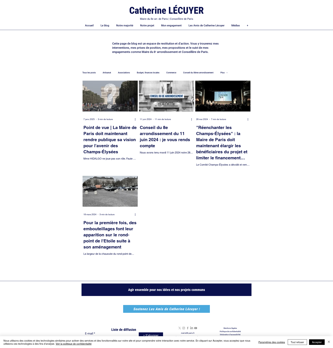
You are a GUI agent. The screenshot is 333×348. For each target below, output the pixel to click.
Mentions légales (230, 328)
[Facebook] (187, 328)
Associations (124, 72)
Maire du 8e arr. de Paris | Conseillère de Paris (166, 18)
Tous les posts (89, 72)
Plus (222, 72)
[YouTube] (195, 328)
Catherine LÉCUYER (166, 10)
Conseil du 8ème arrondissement (198, 72)
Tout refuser (297, 342)
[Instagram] (183, 328)
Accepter (317, 342)
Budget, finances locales (148, 72)
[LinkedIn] (191, 328)
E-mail (89, 333)
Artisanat (107, 72)
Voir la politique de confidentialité (74, 343)
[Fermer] (329, 342)
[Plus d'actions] (136, 119)
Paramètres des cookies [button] (271, 342)
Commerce (171, 72)
